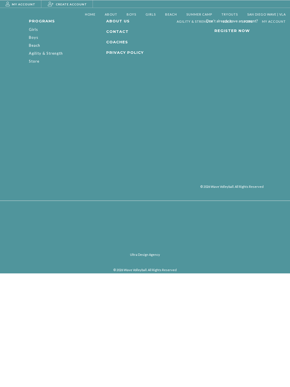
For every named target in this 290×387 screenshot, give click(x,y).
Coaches (117, 42)
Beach (34, 45)
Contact (117, 31)
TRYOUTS (229, 14)
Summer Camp (199, 14)
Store (247, 21)
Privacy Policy (125, 52)
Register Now (232, 30)
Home (90, 14)
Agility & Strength (195, 21)
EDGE (227, 21)
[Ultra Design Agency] (145, 248)
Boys (33, 37)
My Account (274, 21)
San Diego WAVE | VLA (266, 14)
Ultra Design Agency (145, 254)
